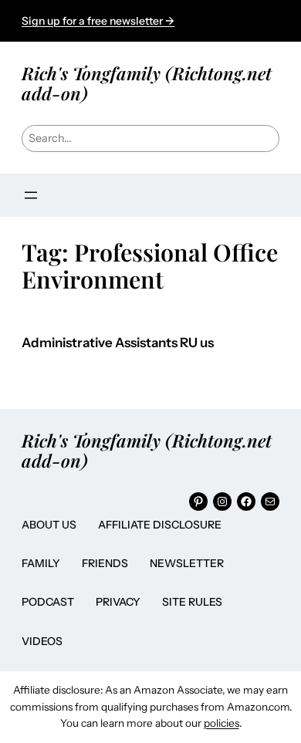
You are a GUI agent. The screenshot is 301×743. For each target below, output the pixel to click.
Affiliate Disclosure (160, 525)
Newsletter (187, 563)
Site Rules (192, 602)
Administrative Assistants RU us (118, 343)
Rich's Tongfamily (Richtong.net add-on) (147, 83)
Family (41, 563)
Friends (105, 563)
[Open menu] (31, 195)
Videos (42, 641)
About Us (49, 525)
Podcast (48, 602)
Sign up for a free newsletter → (98, 21)
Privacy (118, 602)
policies (221, 723)
